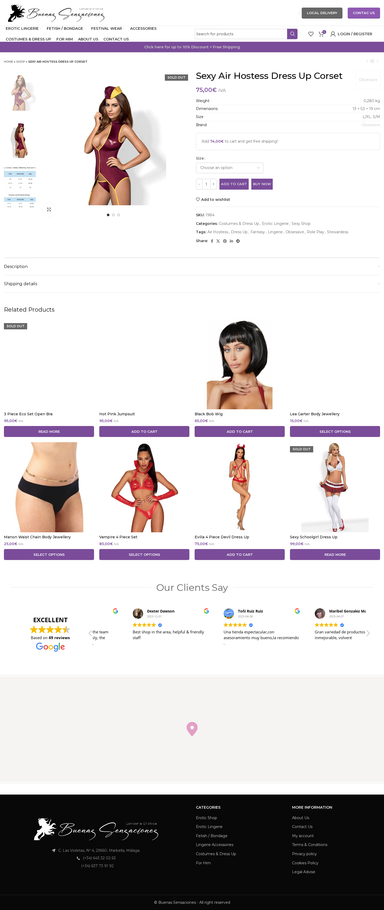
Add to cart (234, 184)
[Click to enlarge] (48, 209)
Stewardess (337, 232)
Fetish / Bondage (212, 835)
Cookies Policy (305, 863)
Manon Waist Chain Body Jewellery (37, 537)
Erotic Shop (206, 817)
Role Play (315, 232)
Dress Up (239, 232)
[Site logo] (56, 12)
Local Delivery (322, 13)
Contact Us (302, 826)
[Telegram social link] (238, 241)
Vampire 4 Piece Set (118, 537)
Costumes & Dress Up (239, 223)
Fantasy (258, 232)
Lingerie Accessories (214, 844)
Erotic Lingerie (275, 223)
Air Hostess (217, 232)
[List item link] (96, 858)
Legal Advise (303, 872)
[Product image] (49, 364)
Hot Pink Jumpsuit (117, 414)
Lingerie (275, 232)
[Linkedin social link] (231, 241)
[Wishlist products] (311, 34)
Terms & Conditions (309, 844)
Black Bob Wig (209, 414)
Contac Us (364, 13)
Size (200, 158)
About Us (300, 817)
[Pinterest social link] (225, 241)
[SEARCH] (292, 34)
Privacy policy (304, 853)
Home (8, 61)
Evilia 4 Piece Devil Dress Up (222, 537)
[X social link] (218, 241)
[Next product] (377, 61)
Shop (20, 61)
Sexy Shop (301, 223)
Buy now (262, 184)
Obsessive (368, 79)
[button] (367, 634)
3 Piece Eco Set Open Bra (28, 414)
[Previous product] (367, 61)
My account (303, 835)
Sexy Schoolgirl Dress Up (314, 537)
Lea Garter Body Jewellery (315, 414)
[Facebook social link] (212, 241)
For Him (203, 863)
